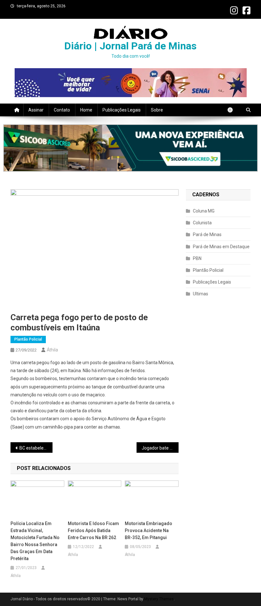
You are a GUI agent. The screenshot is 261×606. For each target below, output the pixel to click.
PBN (197, 258)
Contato (62, 109)
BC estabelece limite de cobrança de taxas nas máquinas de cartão (36, 448)
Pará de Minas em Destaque (221, 246)
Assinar (36, 109)
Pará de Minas (207, 234)
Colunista (202, 222)
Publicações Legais (121, 109)
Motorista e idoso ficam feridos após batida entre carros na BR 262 (93, 530)
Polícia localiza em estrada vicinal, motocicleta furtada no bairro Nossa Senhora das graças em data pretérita (35, 541)
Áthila (52, 349)
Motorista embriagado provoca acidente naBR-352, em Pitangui (148, 530)
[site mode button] (233, 110)
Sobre (157, 109)
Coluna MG (204, 210)
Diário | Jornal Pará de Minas (130, 46)
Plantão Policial (28, 339)
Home (86, 109)
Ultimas (200, 293)
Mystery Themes (159, 599)
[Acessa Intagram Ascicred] (130, 148)
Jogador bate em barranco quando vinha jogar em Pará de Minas (160, 448)
